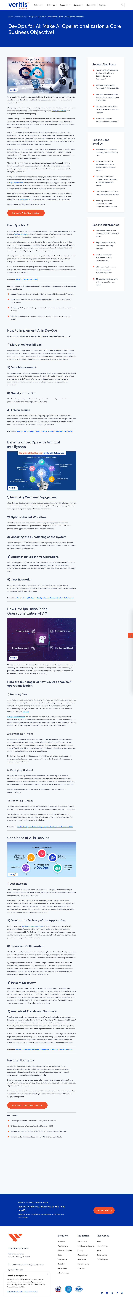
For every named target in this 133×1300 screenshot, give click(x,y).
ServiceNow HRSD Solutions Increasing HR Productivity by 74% (107, 152)
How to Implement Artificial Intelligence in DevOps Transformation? (44, 1049)
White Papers (102, 1259)
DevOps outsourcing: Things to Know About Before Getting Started (45, 431)
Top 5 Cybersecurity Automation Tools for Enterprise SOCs (104, 258)
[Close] (47, 1274)
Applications (63, 1246)
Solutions (38, 5)
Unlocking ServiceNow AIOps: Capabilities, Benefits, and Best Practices (107, 109)
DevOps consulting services (32, 926)
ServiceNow (62, 1268)
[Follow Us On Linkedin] (102, 1293)
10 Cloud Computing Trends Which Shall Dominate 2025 (32, 1126)
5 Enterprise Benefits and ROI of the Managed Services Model (107, 282)
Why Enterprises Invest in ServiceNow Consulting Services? (105, 246)
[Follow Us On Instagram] (107, 1293)
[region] (27, 1284)
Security (61, 1264)
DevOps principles (21, 234)
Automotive (82, 1241)
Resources (64, 5)
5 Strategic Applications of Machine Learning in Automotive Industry (106, 270)
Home (11, 17)
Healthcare (82, 1259)
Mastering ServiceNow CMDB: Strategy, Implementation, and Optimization (107, 97)
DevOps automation (15, 183)
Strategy (61, 1241)
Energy (80, 1250)
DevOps (26, 712)
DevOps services (26, 199)
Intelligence (62, 1259)
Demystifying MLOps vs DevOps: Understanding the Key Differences (45, 598)
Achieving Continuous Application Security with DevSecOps (33, 1121)
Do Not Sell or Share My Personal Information (22, 1292)
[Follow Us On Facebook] (117, 1293)
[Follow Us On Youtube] (122, 1293)
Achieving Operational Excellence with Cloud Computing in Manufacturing (106, 204)
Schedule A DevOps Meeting (26, 213)
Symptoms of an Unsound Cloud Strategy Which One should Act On (36, 1137)
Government (82, 1255)
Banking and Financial (86, 1246)
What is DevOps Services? (27, 279)
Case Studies (102, 1246)
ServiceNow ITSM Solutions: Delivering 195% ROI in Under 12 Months (107, 233)
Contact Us (91, 5)
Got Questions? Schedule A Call (27, 1105)
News (99, 1250)
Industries (51, 5)
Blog (99, 1241)
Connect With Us (104, 1210)
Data (60, 1255)
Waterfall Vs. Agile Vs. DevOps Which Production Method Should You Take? (39, 1131)
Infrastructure (20, 17)
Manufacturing (83, 1264)
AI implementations (59, 111)
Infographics (102, 1255)
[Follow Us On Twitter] (112, 1293)
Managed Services (65, 1250)
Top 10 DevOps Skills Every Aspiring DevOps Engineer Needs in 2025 (45, 827)
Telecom (81, 1268)
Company (77, 5)
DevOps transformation (16, 717)
